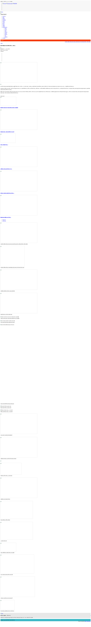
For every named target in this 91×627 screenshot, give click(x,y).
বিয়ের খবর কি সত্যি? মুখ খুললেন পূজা (6, 407)
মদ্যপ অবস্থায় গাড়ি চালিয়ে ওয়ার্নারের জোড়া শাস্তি (8, 322)
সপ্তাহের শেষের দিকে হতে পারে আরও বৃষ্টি (6, 598)
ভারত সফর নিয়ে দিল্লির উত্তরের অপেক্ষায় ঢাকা (7, 403)
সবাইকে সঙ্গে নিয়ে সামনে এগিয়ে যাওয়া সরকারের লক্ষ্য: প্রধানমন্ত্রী (10, 318)
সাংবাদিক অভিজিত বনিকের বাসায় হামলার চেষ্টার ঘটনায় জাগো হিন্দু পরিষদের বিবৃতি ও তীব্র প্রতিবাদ (71, 41)
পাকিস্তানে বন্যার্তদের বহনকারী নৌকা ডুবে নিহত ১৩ (7, 193)
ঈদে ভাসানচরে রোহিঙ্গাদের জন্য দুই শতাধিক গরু (7, 610)
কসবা (5, 35)
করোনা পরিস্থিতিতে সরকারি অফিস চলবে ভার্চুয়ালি (7, 552)
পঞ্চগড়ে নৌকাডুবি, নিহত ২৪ (4, 144)
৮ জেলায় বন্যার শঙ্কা (4, 540)
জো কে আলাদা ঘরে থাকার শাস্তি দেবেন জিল (7, 574)
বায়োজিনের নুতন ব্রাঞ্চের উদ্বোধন (5, 499)
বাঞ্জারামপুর (6, 36)
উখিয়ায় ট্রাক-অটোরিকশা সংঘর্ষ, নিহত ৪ (5, 217)
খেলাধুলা (4, 22)
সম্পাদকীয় (4, 38)
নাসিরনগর (6, 32)
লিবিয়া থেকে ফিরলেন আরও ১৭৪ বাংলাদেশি (7, 411)
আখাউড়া (6, 33)
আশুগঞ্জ (6, 29)
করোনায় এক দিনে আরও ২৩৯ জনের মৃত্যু (6, 475)
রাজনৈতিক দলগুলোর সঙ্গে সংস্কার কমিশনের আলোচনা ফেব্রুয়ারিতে (9, 107)
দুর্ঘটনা (1, 43)
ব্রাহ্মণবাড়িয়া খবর (5, 27)
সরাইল (5, 30)
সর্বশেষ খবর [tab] (4, 219)
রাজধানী (4, 21)
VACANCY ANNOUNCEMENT (6, 435)
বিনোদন (4, 23)
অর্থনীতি (4, 26)
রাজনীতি (4, 18)
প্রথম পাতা (4, 16)
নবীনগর (6, 28)
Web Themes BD (88, 621)
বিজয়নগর (6, 34)
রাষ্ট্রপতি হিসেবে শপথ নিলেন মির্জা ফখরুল (6, 314)
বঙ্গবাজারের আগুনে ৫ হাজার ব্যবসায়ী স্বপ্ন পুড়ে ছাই (7, 131)
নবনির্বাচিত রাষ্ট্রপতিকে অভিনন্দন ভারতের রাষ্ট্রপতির (8, 291)
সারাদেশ (4, 24)
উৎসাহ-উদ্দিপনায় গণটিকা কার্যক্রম (5, 519)
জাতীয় (3, 17)
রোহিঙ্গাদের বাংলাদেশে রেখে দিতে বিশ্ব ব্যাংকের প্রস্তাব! (8, 458)
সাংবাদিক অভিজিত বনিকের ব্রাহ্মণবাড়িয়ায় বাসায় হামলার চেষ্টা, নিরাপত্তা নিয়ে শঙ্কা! (12, 267)
